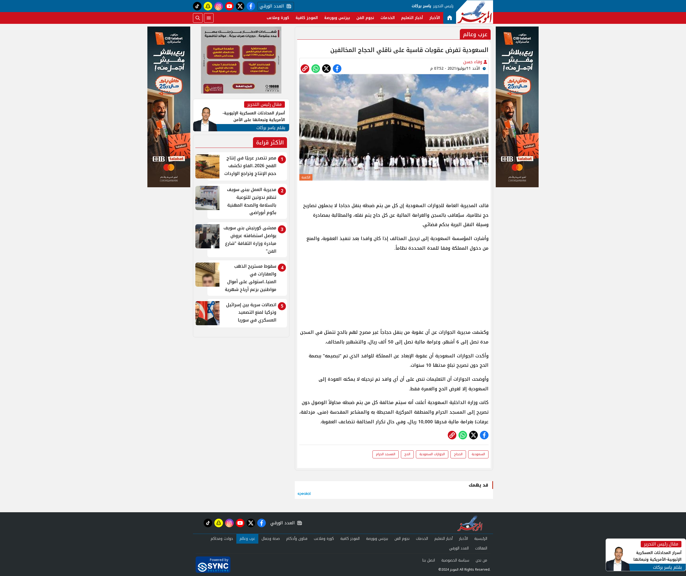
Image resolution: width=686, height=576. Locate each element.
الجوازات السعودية (432, 454)
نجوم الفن (365, 17)
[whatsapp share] (315, 68)
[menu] (209, 18)
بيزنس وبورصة (337, 17)
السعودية (478, 454)
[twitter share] (326, 68)
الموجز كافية (307, 17)
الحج (407, 454)
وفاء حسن (473, 62)
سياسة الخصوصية (455, 560)
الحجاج (458, 454)
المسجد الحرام (385, 454)
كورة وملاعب (278, 17)
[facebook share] (337, 68)
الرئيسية (480, 538)
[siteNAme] (474, 12)
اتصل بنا (428, 560)
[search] (198, 18)
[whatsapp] (305, 68)
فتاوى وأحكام (296, 538)
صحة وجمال (271, 538)
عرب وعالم (247, 538)
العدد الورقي (270, 6)
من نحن (481, 560)
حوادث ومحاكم (222, 538)
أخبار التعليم (412, 17)
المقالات (481, 548)
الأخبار (434, 17)
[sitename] (469, 523)
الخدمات (388, 17)
